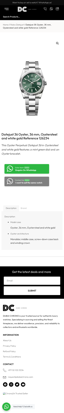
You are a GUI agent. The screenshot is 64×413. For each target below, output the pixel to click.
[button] (57, 43)
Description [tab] (11, 208)
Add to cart (25, 194)
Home (6, 24)
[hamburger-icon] (6, 9)
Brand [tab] (23, 208)
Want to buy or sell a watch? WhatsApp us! (32, 2)
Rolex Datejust (17, 24)
